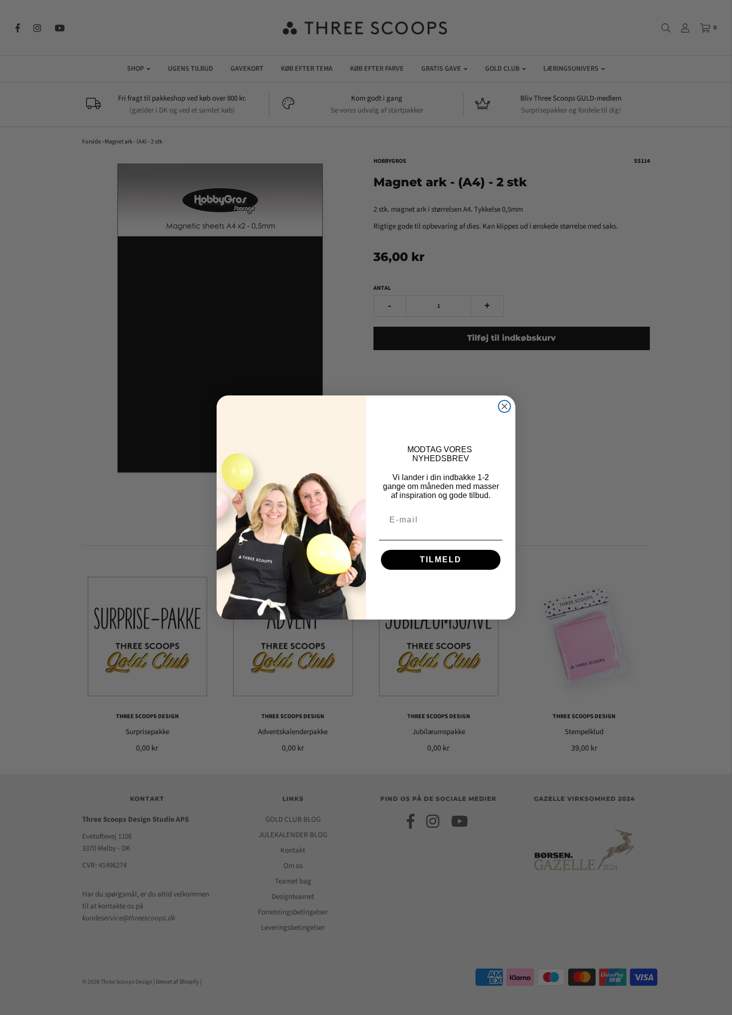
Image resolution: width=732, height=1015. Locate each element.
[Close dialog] (504, 406)
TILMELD (441, 559)
